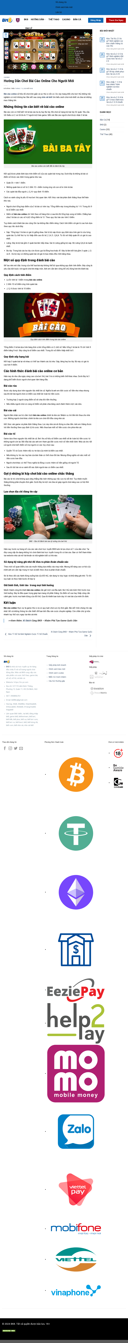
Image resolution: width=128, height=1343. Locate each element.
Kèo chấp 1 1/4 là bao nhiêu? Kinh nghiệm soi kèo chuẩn (114, 85)
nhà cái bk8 (47, 97)
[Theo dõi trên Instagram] (10, 749)
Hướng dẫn (37, 19)
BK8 (26, 19)
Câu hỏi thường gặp (57, 681)
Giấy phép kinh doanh (57, 665)
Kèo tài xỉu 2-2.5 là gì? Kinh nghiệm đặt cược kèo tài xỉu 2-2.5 (115, 57)
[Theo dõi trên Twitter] (16, 749)
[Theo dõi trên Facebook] (5, 749)
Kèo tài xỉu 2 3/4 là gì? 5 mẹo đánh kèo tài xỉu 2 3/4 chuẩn (115, 99)
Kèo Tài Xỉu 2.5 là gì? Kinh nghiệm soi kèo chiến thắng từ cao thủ (114, 42)
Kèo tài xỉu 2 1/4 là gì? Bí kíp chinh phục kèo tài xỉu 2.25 (115, 71)
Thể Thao (53, 19)
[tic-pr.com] (11, 20)
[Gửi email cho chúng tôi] (21, 749)
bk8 (31, 88)
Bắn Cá (77, 19)
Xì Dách (27, 620)
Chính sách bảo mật (57, 669)
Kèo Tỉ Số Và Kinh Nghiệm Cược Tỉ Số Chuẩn (28, 634)
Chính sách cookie (56, 673)
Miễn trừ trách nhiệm (57, 677)
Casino (66, 19)
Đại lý (28, 28)
